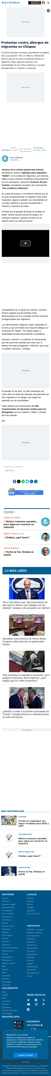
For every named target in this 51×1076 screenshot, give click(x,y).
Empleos (30, 939)
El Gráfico (31, 951)
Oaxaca (30, 901)
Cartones (5, 941)
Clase (4, 992)
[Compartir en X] (19, 481)
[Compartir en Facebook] (14, 481)
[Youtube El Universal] (28, 1004)
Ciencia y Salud (8, 963)
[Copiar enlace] (31, 481)
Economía (6, 945)
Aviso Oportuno (33, 936)
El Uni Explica (8, 914)
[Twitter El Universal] (43, 1000)
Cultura (5, 954)
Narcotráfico (7, 935)
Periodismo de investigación (8, 908)
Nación (5, 898)
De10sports (31, 954)
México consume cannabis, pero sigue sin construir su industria (20, 524)
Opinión (9, 512)
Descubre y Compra (35, 929)
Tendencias (6, 960)
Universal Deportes (10, 948)
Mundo (5, 923)
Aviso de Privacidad (29, 1047)
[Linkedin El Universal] (28, 1009)
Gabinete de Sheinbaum (7, 918)
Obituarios (31, 942)
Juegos (30, 964)
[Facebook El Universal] (36, 1000)
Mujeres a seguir (9, 904)
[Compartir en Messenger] (27, 481)
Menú (4, 972)
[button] (34, 2)
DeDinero (31, 957)
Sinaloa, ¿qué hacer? (18, 537)
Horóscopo (31, 970)
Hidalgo (30, 907)
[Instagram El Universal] (36, 1004)
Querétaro (31, 910)
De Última (6, 1001)
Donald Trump (8, 926)
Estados (5, 150)
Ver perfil (14, 160)
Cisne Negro (7, 1013)
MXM (4, 966)
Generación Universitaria (32, 946)
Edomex (30, 898)
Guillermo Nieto (12, 517)
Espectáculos (7, 951)
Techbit (5, 969)
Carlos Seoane (11, 548)
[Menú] (48, 2)
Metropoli (6, 929)
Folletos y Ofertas (34, 933)
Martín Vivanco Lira (13, 533)
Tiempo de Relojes (10, 1010)
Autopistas (6, 982)
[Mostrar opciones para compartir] (48, 10)
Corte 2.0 (6, 901)
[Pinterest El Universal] (43, 1004)
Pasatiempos (32, 967)
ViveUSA (30, 960)
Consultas (6, 985)
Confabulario (7, 957)
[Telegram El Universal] (28, 1000)
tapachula (9, 470)
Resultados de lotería (33, 974)
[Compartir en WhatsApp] (23, 481)
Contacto (25, 1062)
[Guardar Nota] (36, 481)
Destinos (5, 979)
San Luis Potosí (33, 914)
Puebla (30, 904)
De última (6, 976)
